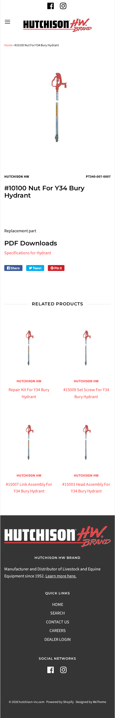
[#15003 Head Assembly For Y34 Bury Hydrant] (86, 442)
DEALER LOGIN (57, 639)
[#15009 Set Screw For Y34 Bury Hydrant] (86, 348)
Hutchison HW (29, 381)
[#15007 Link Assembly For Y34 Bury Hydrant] (28, 442)
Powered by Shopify (60, 702)
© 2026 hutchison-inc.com (26, 702)
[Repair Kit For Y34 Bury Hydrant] (28, 348)
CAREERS (57, 631)
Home (8, 45)
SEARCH (57, 613)
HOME (57, 605)
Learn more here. (60, 576)
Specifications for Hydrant (27, 253)
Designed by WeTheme (91, 702)
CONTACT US (57, 622)
